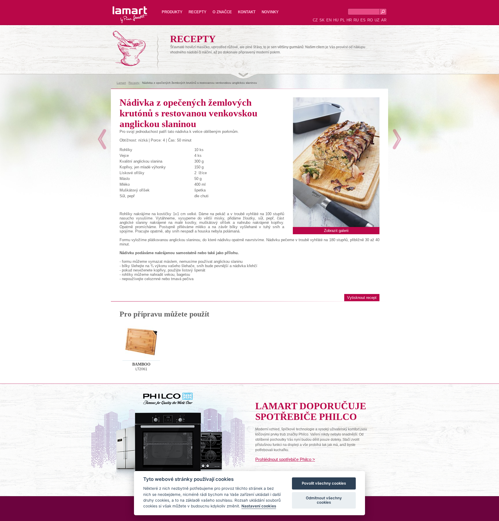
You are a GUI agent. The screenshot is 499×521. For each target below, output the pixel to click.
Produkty (172, 12)
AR (383, 20)
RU (356, 20)
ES (363, 20)
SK (322, 20)
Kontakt (247, 12)
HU (335, 20)
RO (370, 20)
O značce (222, 12)
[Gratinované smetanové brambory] (102, 139)
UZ (377, 20)
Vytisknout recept (362, 297)
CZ (315, 20)
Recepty (197, 12)
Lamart (123, 10)
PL (342, 20)
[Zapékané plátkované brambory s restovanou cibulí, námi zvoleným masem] (397, 139)
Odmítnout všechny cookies (324, 500)
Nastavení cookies (258, 506)
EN (329, 20)
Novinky (270, 12)
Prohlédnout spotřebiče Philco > (285, 459)
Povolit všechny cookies (324, 483)
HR (349, 20)
